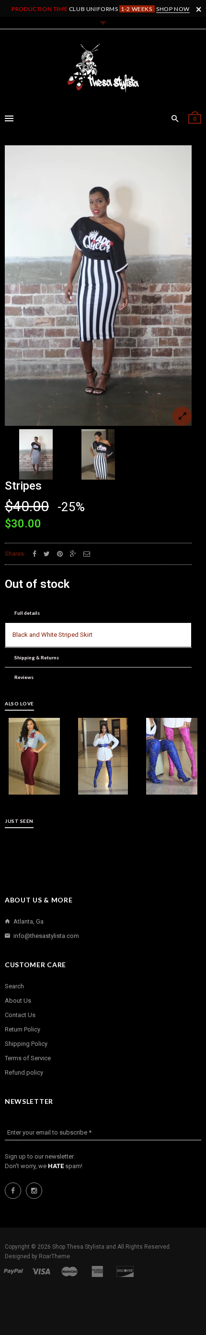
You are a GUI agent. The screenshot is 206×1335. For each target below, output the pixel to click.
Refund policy (24, 1072)
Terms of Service (28, 1058)
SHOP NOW (173, 8)
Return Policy (22, 1029)
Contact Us (20, 1015)
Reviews (24, 677)
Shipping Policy (26, 1043)
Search (14, 986)
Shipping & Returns (36, 657)
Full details (27, 613)
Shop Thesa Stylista (79, 1246)
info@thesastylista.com (46, 935)
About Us (18, 1000)
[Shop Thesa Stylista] (103, 68)
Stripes (23, 485)
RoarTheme (54, 1256)
